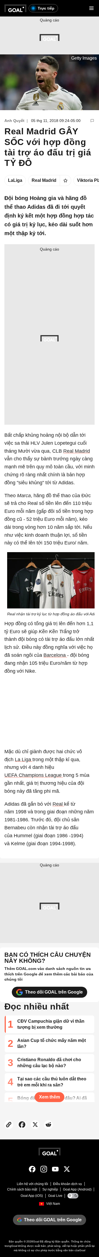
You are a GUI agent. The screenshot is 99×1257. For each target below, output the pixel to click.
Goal (36, 1241)
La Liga (23, 759)
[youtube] (55, 1170)
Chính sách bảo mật (22, 1189)
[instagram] (43, 1170)
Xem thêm (49, 1097)
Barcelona (55, 655)
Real (58, 804)
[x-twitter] (66, 1170)
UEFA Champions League (33, 775)
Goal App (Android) (77, 1189)
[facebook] (32, 1170)
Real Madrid (76, 451)
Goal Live (55, 1196)
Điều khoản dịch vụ (67, 1184)
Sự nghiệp (50, 1189)
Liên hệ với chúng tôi (32, 1184)
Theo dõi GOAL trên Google (54, 992)
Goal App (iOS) (32, 1196)
